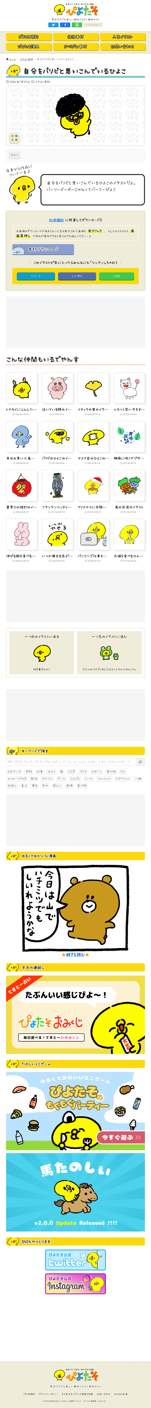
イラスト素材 (42, 81)
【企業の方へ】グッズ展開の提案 (77, 1394)
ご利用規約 (29, 1394)
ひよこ (14, 155)
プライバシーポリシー (48, 1394)
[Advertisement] (75, 322)
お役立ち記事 (121, 1394)
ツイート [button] (36, 276)
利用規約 (56, 220)
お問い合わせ (104, 1394)
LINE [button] (116, 276)
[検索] (140, 762)
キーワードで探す (35, 751)
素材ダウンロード (43, 249)
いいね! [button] (77, 276)
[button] (53, 24)
